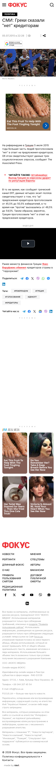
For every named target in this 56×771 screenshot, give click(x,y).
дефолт (33, 297)
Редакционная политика (12, 588)
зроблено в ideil (11, 765)
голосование (13, 297)
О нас (6, 570)
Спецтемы (37, 559)
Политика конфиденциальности (21, 756)
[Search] (51, 4)
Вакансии (37, 570)
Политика (9, 14)
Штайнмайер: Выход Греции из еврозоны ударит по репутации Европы (30, 178)
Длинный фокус (13, 564)
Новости (8, 554)
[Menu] (4, 4)
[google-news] (49, 594)
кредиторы (12, 303)
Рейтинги (8, 559)
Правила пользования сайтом (11, 578)
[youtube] (31, 594)
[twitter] (14, 594)
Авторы (35, 564)
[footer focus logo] (16, 545)
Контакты (7, 760)
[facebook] (5, 594)
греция (40, 291)
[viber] (40, 594)
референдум (21, 291)
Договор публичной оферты (38, 578)
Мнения (35, 554)
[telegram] (23, 594)
